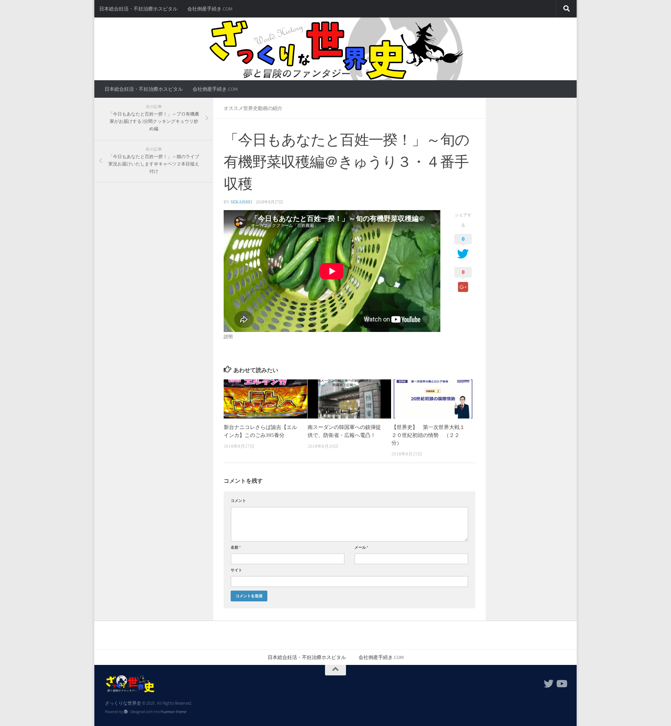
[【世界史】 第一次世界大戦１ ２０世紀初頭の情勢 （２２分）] (433, 398)
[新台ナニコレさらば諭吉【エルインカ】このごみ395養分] (265, 398)
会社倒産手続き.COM (209, 9)
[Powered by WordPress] (126, 712)
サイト (236, 570)
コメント (238, 500)
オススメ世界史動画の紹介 (253, 108)
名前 (236, 547)
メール (361, 547)
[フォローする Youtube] (561, 684)
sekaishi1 (241, 202)
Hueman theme (173, 711)
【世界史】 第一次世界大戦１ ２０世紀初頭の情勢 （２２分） (430, 435)
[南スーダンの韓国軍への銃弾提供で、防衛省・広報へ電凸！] (349, 398)
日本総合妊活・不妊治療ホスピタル (138, 9)
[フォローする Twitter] (549, 684)
